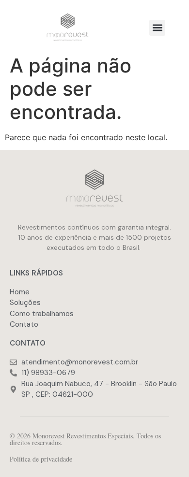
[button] (157, 28)
